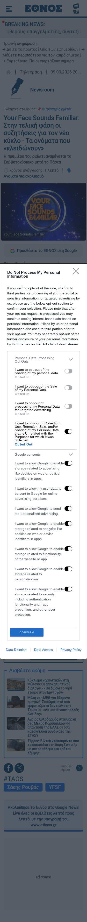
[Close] (77, 272)
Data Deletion (16, 650)
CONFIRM (27, 632)
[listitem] (43, 359)
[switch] (68, 371)
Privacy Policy (70, 650)
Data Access (43, 650)
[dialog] (43, 461)
